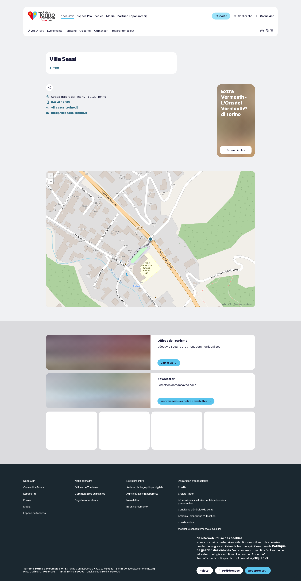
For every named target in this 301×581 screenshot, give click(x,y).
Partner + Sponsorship (132, 16)
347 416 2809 (60, 102)
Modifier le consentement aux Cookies (200, 528)
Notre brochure (135, 480)
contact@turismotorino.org (139, 568)
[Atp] (71, 431)
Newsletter (132, 500)
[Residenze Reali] (176, 431)
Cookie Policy (186, 522)
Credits (182, 487)
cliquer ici (260, 558)
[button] (150, 239)
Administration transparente (142, 493)
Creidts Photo (186, 493)
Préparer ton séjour (122, 30)
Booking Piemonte (137, 506)
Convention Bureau (34, 487)
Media (110, 16)
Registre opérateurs (86, 500)
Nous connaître (83, 480)
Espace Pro (84, 16)
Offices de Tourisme (86, 487)
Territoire (71, 30)
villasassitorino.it (64, 107)
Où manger (101, 30)
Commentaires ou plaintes (90, 493)
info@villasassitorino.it (69, 113)
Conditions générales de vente (196, 509)
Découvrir (67, 16)
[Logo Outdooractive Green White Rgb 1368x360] (229, 431)
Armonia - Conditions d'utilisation (196, 516)
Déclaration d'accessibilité (193, 480)
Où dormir (85, 30)
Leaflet (223, 304)
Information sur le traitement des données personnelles (202, 501)
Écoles (99, 16)
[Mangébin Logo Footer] (124, 431)
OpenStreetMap (236, 304)
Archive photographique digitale (144, 487)
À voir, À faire (36, 30)
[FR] (262, 31)
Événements (54, 30)
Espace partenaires (34, 513)
